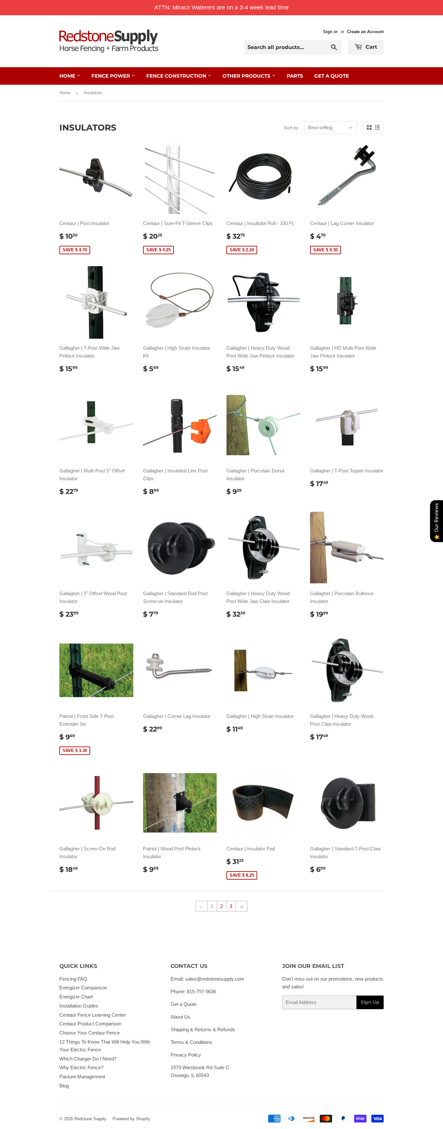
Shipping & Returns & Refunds (203, 1029)
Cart (370, 47)
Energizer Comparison (83, 987)
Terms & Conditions (191, 1042)
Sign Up (370, 1002)
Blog (64, 1085)
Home (68, 76)
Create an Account (365, 31)
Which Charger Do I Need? (87, 1058)
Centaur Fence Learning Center (92, 1015)
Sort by (291, 127)
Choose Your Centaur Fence (89, 1032)
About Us (180, 1017)
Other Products (247, 76)
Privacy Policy (186, 1055)
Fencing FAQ (73, 979)
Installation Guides (78, 1006)
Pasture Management (82, 1076)
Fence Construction (177, 76)
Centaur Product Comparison (90, 1023)
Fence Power (111, 76)
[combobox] (292, 47)
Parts (295, 76)
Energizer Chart (76, 996)
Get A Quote (331, 76)
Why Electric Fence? (81, 1067)
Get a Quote (184, 1004)
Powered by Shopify (131, 1118)
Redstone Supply (90, 1118)
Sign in (330, 31)
